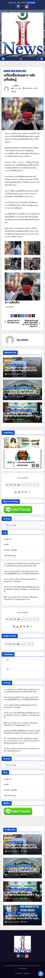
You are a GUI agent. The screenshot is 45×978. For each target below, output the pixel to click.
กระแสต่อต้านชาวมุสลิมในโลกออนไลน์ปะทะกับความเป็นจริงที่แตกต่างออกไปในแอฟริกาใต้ (20, 370)
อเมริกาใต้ (19, 365)
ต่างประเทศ (7, 71)
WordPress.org (10, 555)
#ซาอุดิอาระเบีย (31, 88)
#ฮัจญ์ (14, 92)
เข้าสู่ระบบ (8, 539)
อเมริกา (19, 913)
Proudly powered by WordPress (15, 965)
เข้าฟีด (6, 544)
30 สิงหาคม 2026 (13, 851)
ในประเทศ (28, 387)
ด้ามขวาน (8, 387)
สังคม (14, 365)
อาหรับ (13, 71)
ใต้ (23, 387)
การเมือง (8, 410)
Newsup (35, 965)
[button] (38, 59)
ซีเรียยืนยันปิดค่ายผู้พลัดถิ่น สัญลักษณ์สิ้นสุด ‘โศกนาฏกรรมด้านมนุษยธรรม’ (30, 323)
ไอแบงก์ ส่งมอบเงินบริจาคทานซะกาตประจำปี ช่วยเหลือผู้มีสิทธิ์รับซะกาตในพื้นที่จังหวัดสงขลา (22, 393)
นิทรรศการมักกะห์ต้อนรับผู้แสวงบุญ (13, 321)
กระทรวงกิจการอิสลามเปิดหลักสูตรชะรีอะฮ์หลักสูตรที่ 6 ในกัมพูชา (21, 416)
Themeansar (22, 968)
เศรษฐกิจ (19, 71)
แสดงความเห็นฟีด (10, 550)
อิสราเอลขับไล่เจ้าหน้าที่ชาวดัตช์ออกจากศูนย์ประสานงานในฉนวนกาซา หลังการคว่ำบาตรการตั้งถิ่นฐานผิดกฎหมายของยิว (22, 740)
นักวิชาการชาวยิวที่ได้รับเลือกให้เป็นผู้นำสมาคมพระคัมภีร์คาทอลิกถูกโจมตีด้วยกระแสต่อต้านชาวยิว (22, 589)
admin (16, 85)
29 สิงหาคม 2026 (13, 898)
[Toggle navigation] (21, 58)
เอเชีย (24, 71)
